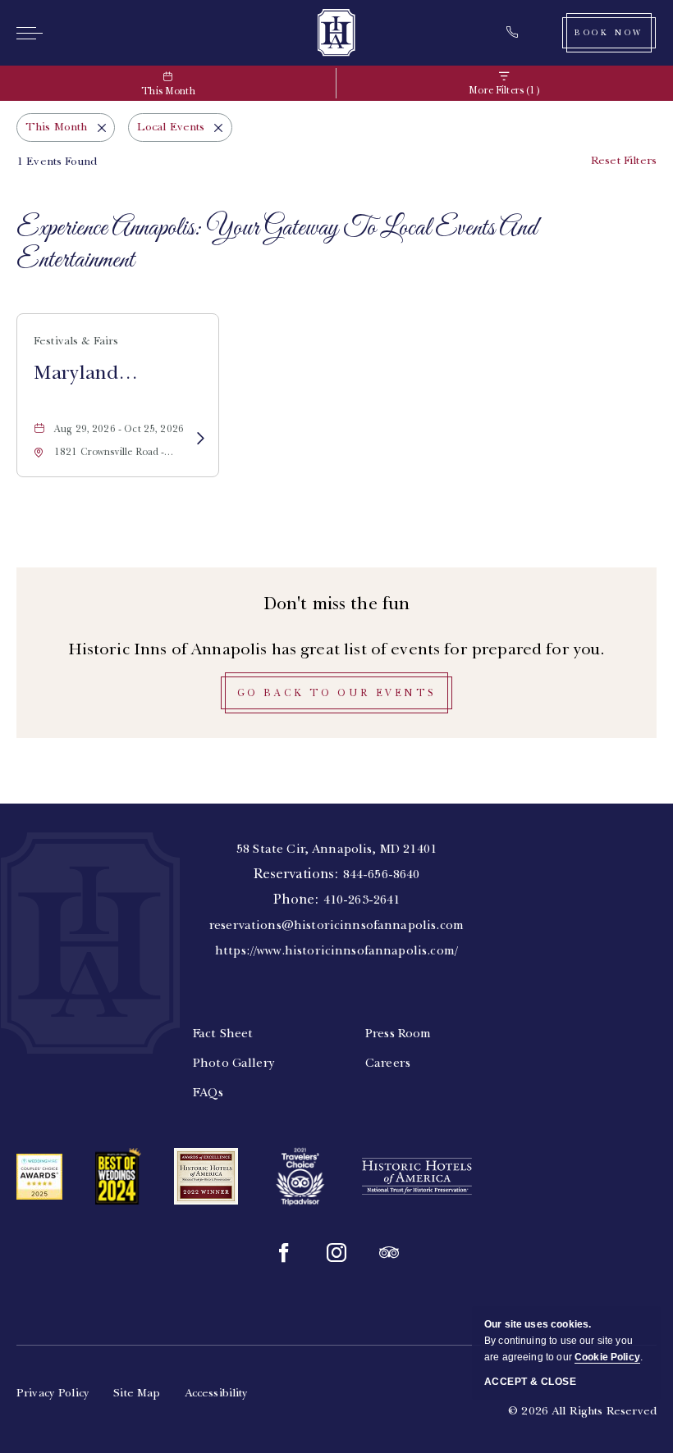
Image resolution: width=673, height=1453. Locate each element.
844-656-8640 (381, 874)
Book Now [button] (609, 32)
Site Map (136, 1393)
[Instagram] (336, 1253)
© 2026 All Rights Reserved (582, 1411)
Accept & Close (530, 1381)
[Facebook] (284, 1253)
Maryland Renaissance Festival (87, 373)
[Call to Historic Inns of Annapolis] (517, 32)
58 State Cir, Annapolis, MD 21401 (336, 848)
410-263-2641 (362, 899)
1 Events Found (56, 161)
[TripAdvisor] (389, 1253)
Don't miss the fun (336, 603)
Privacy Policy (52, 1393)
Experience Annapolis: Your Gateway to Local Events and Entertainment (276, 244)
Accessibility (217, 1393)
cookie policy (607, 1357)
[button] (336, 692)
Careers (387, 1062)
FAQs (208, 1092)
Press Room (398, 1033)
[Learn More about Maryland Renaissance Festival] (199, 439)
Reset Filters (624, 160)
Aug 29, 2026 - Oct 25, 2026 (119, 429)
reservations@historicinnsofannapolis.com (336, 925)
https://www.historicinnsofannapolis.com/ (336, 950)
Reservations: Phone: (336, 899)
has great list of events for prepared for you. (337, 649)
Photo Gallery (234, 1062)
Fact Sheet (223, 1033)
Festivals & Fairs (76, 341)
